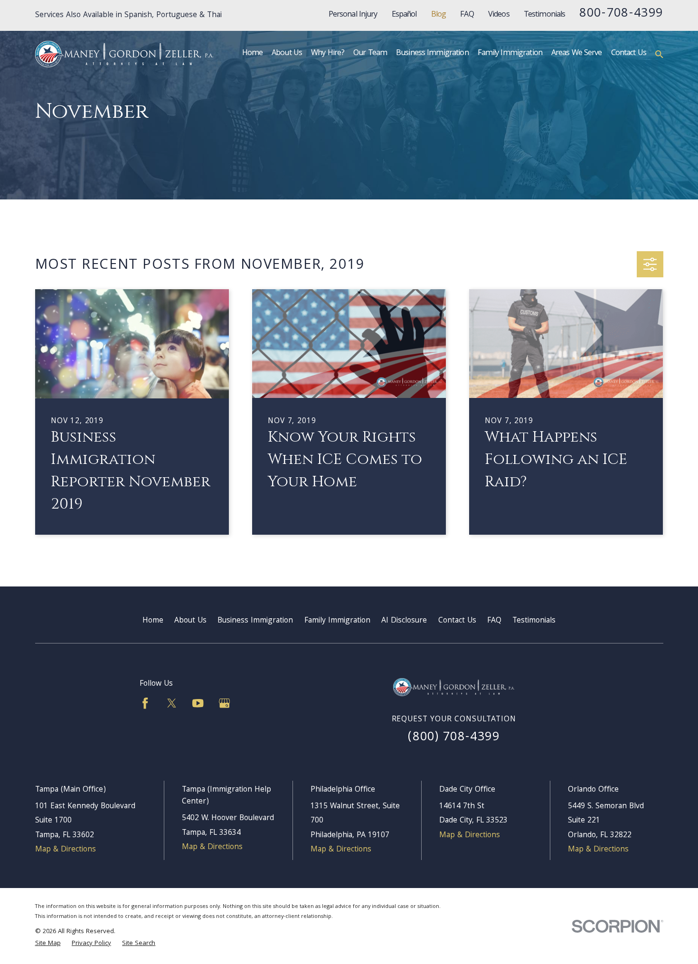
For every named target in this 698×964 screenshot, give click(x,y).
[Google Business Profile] (224, 703)
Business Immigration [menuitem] (432, 53)
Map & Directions (65, 849)
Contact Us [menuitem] (628, 53)
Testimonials (545, 15)
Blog (438, 15)
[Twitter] (171, 703)
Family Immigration (337, 620)
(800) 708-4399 (454, 738)
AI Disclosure (404, 620)
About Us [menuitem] (287, 53)
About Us (190, 620)
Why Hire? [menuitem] (327, 53)
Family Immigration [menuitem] (510, 53)
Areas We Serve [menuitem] (576, 53)
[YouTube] (197, 703)
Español (404, 15)
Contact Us (457, 620)
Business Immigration (255, 620)
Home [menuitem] (252, 53)
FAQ (466, 15)
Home (152, 620)
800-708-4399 (621, 14)
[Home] (124, 54)
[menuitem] (48, 944)
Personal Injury (353, 15)
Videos (498, 15)
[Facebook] (145, 703)
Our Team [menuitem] (370, 53)
